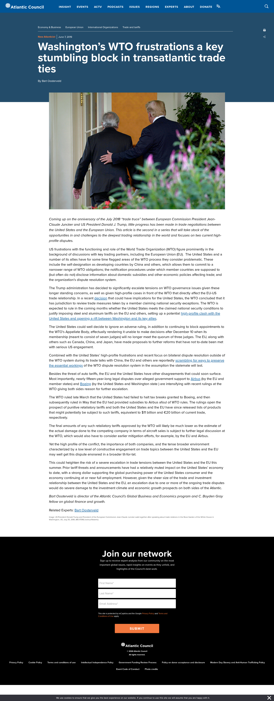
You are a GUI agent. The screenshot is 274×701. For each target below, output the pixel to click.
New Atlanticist (46, 37)
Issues (134, 7)
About (189, 7)
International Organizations (103, 27)
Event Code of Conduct (127, 669)
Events (82, 7)
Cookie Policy (35, 662)
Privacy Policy (148, 613)
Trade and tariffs (131, 27)
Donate (206, 7)
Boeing (85, 383)
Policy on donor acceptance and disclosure (183, 662)
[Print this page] (264, 30)
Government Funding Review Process (138, 662)
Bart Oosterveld (86, 510)
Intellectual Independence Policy (97, 662)
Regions (152, 7)
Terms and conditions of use (61, 662)
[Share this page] (264, 36)
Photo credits (151, 669)
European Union (74, 27)
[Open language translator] (218, 6)
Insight (65, 7)
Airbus (195, 378)
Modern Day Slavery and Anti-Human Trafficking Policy (237, 662)
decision (100, 298)
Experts (171, 7)
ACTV (98, 7)
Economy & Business (49, 27)
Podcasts (116, 7)
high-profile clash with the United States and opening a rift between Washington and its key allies (134, 316)
